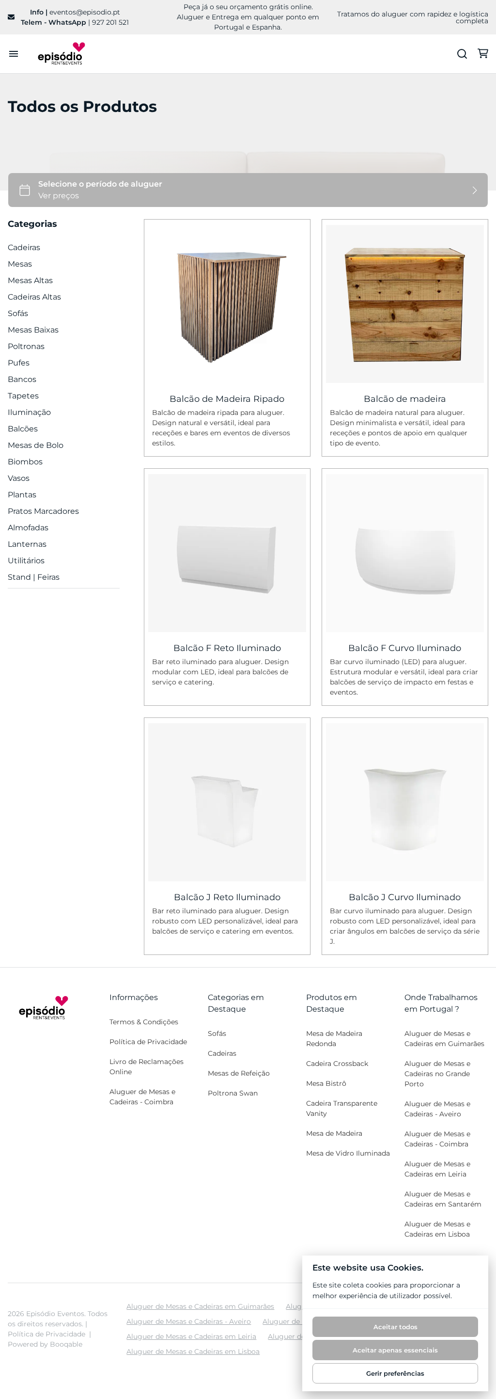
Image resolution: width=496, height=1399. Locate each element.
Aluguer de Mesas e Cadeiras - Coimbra (142, 1096)
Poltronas (26, 346)
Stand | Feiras (34, 577)
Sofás (18, 313)
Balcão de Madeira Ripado (227, 399)
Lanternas (27, 544)
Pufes (19, 362)
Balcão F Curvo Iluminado (405, 648)
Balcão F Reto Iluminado (227, 648)
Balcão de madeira (405, 399)
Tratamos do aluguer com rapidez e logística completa (412, 17)
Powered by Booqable (45, 1344)
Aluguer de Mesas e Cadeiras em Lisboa (437, 1229)
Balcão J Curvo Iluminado (405, 897)
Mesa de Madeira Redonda (334, 1038)
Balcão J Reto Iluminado (227, 897)
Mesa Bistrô (326, 1083)
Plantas (22, 494)
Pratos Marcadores (43, 511)
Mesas (20, 264)
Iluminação (29, 412)
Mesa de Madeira (334, 1133)
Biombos (25, 461)
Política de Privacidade (148, 1041)
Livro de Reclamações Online (146, 1066)
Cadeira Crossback (337, 1063)
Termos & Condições (143, 1021)
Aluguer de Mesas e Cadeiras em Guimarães (444, 1038)
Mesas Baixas (33, 329)
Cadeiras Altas (34, 297)
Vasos (19, 478)
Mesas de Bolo (35, 445)
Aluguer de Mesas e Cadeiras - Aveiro (437, 1108)
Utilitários (26, 560)
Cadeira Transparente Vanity (341, 1108)
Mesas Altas (30, 280)
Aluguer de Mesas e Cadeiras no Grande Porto (437, 1073)
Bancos (22, 379)
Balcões (23, 428)
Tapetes (23, 395)
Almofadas (28, 527)
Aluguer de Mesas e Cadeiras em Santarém (442, 1199)
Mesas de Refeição (239, 1073)
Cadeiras (24, 247)
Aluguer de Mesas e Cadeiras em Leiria (437, 1169)
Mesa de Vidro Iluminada (348, 1153)
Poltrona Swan (233, 1093)
